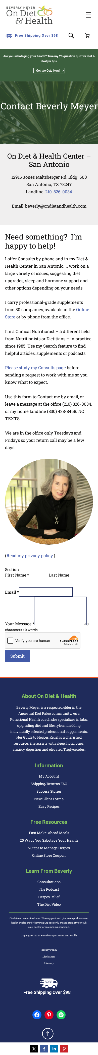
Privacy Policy (49, 949)
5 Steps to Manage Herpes (49, 847)
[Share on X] (34, 1048)
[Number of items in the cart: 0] (87, 35)
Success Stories (49, 791)
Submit (17, 656)
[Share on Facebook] (44, 1048)
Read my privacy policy (30, 555)
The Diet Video (49, 904)
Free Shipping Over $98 (36, 35)
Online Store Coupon (49, 855)
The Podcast (49, 889)
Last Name (59, 575)
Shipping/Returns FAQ (49, 783)
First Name (17, 575)
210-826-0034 (58, 192)
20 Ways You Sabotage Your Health (49, 840)
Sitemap (49, 963)
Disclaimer (48, 956)
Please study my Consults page (35, 367)
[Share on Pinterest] (64, 1048)
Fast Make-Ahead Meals (49, 832)
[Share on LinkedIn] (54, 1048)
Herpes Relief (49, 896)
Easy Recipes (49, 806)
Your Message (19, 623)
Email (12, 592)
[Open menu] (88, 15)
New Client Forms (49, 798)
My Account (49, 776)
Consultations (49, 881)
